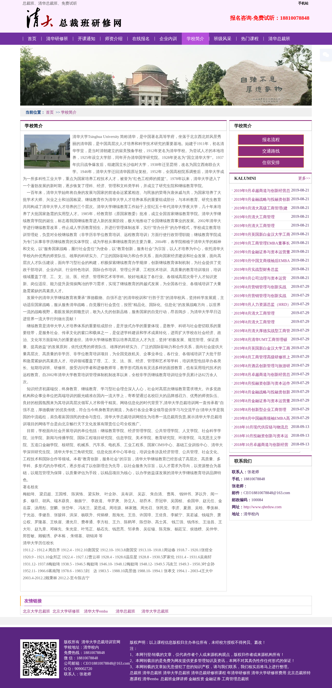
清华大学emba (96, 611)
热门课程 (250, 38)
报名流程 (271, 139)
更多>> (304, 178)
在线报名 (141, 38)
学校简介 (195, 38)
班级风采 (222, 38)
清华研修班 (57, 38)
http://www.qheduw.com (262, 507)
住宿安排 (271, 162)
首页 (32, 38)
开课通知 (86, 38)
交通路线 (271, 151)
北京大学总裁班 (36, 611)
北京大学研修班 (66, 611)
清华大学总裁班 (155, 611)
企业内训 (168, 38)
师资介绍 (113, 38)
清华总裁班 (279, 38)
